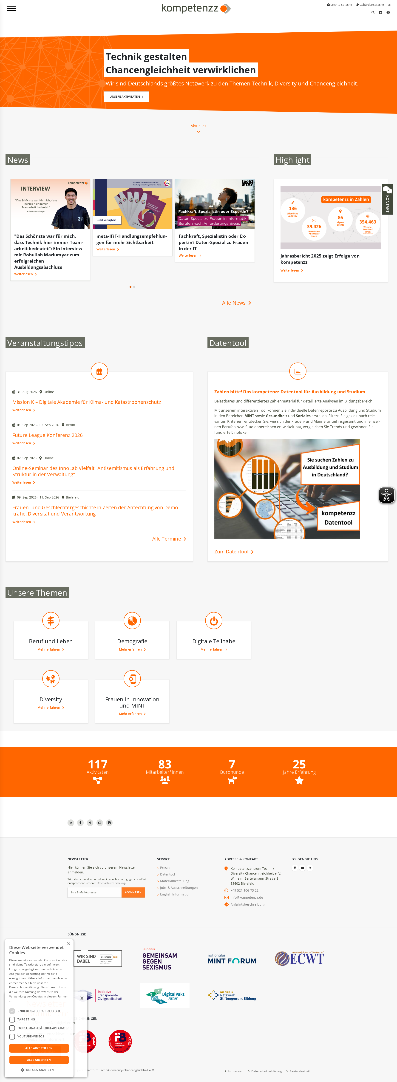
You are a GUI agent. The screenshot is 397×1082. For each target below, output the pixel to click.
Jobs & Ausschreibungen (179, 869)
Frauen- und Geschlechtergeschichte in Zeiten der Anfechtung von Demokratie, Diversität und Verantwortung (96, 492)
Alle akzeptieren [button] (39, 1048)
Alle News (234, 284)
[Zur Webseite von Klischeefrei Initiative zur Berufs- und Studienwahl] (98, 940)
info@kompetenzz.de (247, 879)
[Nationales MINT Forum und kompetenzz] (232, 940)
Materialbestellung (174, 862)
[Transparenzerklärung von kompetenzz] (98, 976)
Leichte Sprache (341, 5)
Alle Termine (167, 520)
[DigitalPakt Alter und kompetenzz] (165, 976)
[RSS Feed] (310, 849)
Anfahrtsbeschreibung (248, 886)
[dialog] (39, 1008)
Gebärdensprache (371, 5)
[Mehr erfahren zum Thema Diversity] (51, 670)
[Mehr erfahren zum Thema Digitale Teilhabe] (213, 612)
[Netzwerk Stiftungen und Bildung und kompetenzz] (232, 976)
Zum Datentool (232, 533)
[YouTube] (388, 12)
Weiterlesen (24, 249)
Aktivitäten (98, 753)
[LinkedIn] (380, 12)
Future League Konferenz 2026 (47, 416)
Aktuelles (198, 125)
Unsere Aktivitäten (125, 96)
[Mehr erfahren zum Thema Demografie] (132, 612)
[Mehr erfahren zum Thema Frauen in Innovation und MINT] (132, 670)
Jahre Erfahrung (299, 753)
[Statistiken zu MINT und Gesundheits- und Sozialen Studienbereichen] (297, 362)
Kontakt (387, 203)
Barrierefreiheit (299, 1053)
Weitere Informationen (29, 1001)
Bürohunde (232, 753)
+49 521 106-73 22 (244, 872)
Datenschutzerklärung (111, 864)
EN (389, 5)
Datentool (167, 855)
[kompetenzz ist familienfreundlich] (120, 1022)
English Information (175, 875)
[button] (130, 268)
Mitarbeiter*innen (165, 753)
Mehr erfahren (49, 631)
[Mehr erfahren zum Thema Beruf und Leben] (51, 612)
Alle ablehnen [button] (39, 1060)
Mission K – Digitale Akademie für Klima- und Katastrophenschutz (86, 383)
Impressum (235, 1053)
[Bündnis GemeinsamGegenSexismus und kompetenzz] (165, 940)
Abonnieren (133, 873)
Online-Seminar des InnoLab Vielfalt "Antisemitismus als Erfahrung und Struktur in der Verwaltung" (93, 452)
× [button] (68, 944)
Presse (165, 849)
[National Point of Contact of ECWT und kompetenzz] (299, 940)
